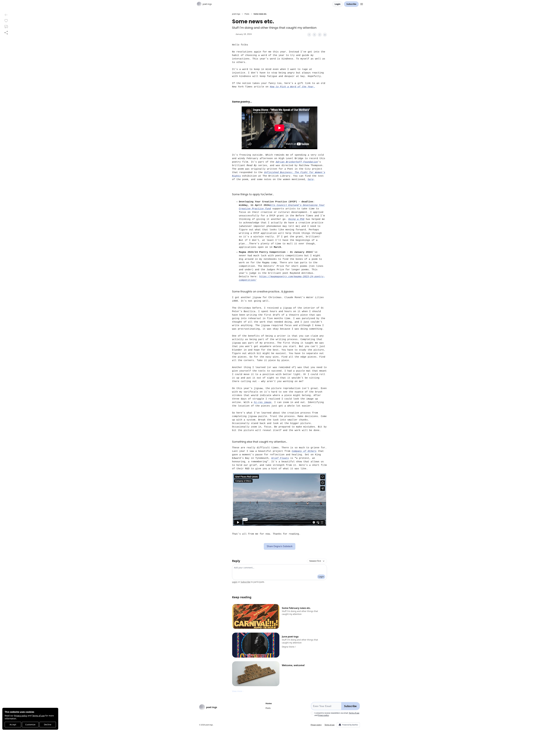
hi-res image (262, 402)
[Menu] (361, 3)
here (311, 179)
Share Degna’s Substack (279, 546)
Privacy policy (20, 715)
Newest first (315, 560)
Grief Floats (280, 458)
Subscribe (351, 4)
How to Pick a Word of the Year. (292, 87)
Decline (47, 724)
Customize (30, 724)
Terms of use (38, 715)
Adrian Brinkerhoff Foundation (297, 162)
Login (337, 4)
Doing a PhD (296, 219)
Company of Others (304, 451)
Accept (13, 724)
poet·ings (236, 14)
